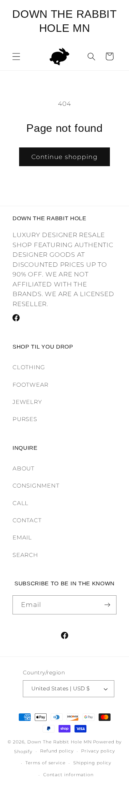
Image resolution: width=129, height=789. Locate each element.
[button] (16, 56)
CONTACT (27, 520)
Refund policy (57, 751)
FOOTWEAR (31, 384)
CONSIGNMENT (36, 485)
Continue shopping (64, 157)
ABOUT (23, 468)
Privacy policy (98, 751)
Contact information (68, 774)
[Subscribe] (107, 604)
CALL (20, 503)
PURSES (25, 419)
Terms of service (45, 763)
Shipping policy (92, 763)
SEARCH (25, 554)
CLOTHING (29, 367)
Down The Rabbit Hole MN (59, 742)
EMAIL (22, 537)
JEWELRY (27, 401)
